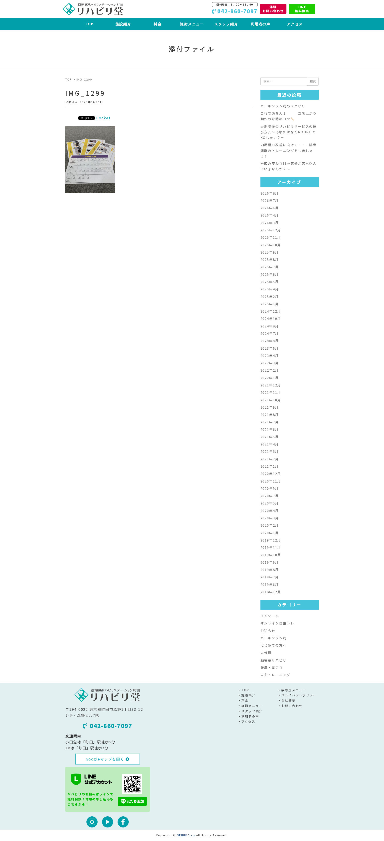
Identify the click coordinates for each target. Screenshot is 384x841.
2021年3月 (269, 451)
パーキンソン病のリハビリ (283, 106)
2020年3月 (269, 518)
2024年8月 (269, 326)
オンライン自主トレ (277, 623)
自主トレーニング (275, 674)
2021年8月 (269, 414)
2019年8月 (269, 569)
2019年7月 (269, 577)
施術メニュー (192, 24)
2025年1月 (269, 303)
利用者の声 (261, 24)
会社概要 (288, 700)
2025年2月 (269, 296)
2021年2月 (269, 459)
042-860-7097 (111, 726)
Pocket (103, 117)
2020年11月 (270, 481)
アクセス (295, 24)
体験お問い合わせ (273, 9)
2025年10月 (270, 244)
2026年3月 (269, 222)
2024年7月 (269, 333)
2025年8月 (269, 259)
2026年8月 (269, 193)
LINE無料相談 (302, 9)
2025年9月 (269, 252)
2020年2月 (269, 525)
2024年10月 (270, 318)
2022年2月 (269, 370)
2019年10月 (270, 554)
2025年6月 (269, 274)
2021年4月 (269, 444)
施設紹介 (124, 24)
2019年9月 (269, 562)
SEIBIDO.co (186, 835)
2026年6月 (269, 207)
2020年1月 (269, 532)
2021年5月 (269, 436)
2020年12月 (270, 473)
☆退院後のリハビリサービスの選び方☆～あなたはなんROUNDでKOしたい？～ (288, 132)
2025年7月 (269, 266)
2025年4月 (269, 289)
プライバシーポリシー (299, 695)
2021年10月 (270, 400)
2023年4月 (269, 355)
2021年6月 (269, 429)
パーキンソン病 (273, 638)
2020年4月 (269, 510)
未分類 (266, 652)
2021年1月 (269, 466)
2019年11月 (270, 547)
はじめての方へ (273, 645)
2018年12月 (270, 591)
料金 (158, 24)
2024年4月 (269, 340)
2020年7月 (269, 495)
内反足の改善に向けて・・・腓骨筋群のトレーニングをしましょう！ (288, 150)
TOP (89, 24)
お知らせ (268, 630)
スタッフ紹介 (226, 24)
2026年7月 (269, 200)
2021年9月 (269, 407)
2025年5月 (269, 281)
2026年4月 (269, 215)
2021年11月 (270, 392)
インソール (269, 615)
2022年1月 (269, 377)
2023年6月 (269, 348)
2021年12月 (270, 385)
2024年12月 (270, 311)
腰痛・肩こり (271, 667)
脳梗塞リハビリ (273, 660)
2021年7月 (269, 422)
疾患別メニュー (293, 690)
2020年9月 (269, 488)
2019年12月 (270, 540)
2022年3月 (269, 362)
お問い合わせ (292, 705)
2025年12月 (270, 230)
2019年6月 (269, 584)
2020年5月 (269, 503)
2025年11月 (270, 237)
